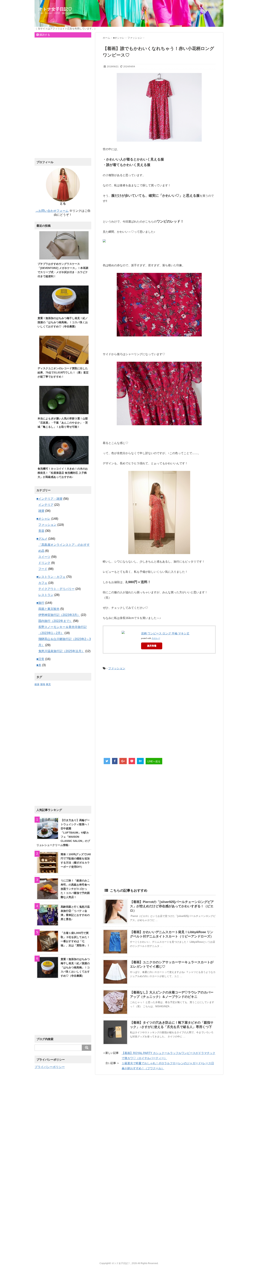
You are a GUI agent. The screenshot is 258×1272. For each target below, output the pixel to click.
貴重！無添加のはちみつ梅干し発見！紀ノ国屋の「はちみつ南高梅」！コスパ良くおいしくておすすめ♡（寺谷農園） (63, 322)
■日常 (40, 659)
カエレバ (156, 638)
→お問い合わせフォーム (52, 210)
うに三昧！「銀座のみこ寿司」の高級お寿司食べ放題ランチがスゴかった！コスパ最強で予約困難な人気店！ (75, 889)
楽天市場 (151, 645)
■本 (38, 665)
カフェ (42, 582)
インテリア (45, 504)
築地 (42, 684)
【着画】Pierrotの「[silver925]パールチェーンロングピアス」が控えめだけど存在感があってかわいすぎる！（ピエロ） (172, 906)
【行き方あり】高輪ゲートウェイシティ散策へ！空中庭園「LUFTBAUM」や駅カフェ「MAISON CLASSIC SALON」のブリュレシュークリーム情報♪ (63, 833)
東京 (48, 684)
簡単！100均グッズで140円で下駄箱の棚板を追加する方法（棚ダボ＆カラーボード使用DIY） (76, 860)
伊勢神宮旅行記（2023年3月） (59, 614)
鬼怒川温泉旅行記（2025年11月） (61, 651)
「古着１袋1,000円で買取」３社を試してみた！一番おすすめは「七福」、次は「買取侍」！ (75, 939)
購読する (44, 34)
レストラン (45, 594)
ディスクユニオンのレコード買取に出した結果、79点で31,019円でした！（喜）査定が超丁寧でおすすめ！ (63, 372)
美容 (41, 530)
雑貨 (41, 510)
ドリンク (44, 562)
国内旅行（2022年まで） (55, 621)
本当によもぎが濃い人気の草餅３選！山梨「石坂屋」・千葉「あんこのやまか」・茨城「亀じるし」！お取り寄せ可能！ (63, 422)
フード (42, 568)
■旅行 (40, 602)
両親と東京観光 (48, 608)
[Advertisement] (159, 715)
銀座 (37, 684)
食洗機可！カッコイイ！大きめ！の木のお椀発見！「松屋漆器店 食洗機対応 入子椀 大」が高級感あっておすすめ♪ (63, 472)
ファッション (116, 668)
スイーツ (44, 556)
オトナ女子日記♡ (55, 9)
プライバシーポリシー (50, 1067)
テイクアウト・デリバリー (56, 588)
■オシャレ (43, 518)
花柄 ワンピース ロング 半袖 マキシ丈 (165, 633)
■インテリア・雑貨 (49, 498)
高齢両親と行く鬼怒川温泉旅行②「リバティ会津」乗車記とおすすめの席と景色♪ (75, 913)
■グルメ (41, 538)
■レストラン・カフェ (51, 576)
